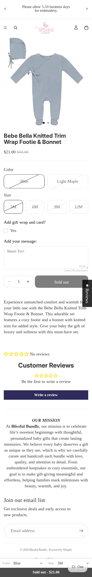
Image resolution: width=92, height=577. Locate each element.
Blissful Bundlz (38, 549)
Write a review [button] (46, 395)
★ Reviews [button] (87, 293)
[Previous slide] (5, 9)
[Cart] (86, 27)
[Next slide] (87, 9)
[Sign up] (81, 531)
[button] (17, 354)
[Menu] (5, 27)
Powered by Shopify (60, 549)
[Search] (15, 27)
